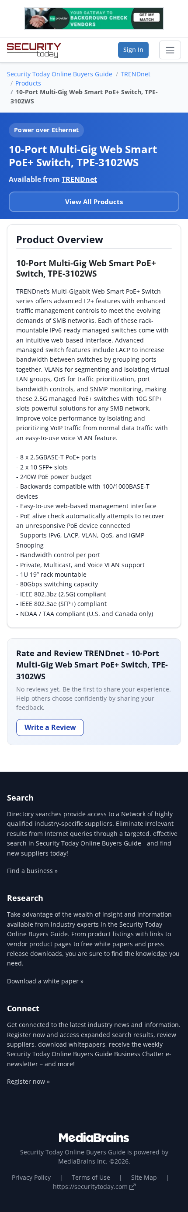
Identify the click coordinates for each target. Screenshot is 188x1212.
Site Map (144, 1177)
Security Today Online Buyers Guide (59, 74)
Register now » (28, 1081)
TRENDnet (135, 74)
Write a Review (50, 727)
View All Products (94, 201)
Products (28, 83)
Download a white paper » (45, 981)
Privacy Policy (31, 1177)
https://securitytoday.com (91, 1186)
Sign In (133, 49)
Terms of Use (91, 1177)
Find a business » (32, 870)
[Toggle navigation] (170, 50)
